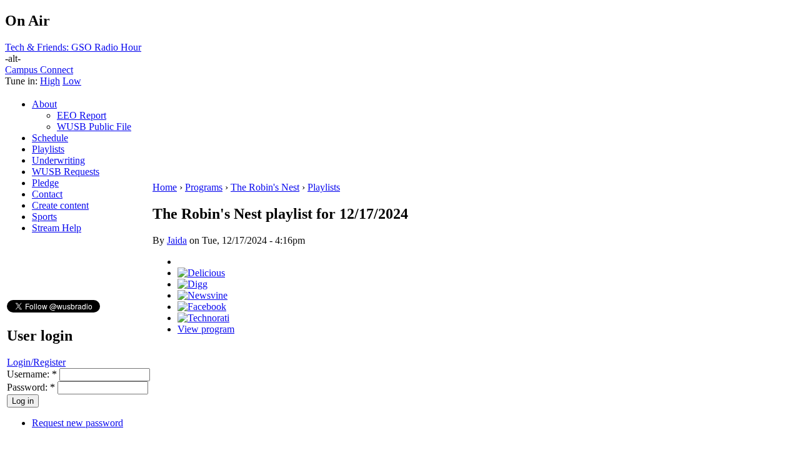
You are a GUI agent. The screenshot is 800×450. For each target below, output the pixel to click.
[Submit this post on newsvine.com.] (203, 295)
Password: (31, 387)
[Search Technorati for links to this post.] (203, 317)
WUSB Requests (65, 171)
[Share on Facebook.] (202, 306)
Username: (32, 374)
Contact (47, 194)
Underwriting (58, 160)
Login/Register (36, 362)
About (44, 104)
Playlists (48, 149)
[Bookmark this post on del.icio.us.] (201, 273)
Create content (60, 205)
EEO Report (81, 115)
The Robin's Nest (265, 187)
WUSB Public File (94, 126)
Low (71, 81)
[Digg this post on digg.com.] (193, 284)
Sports (44, 216)
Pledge (45, 183)
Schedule (50, 137)
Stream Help (56, 227)
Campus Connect (39, 69)
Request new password (77, 423)
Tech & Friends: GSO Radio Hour (73, 47)
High (50, 81)
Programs (203, 187)
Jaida (177, 240)
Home (164, 187)
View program (206, 329)
